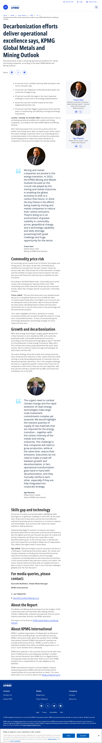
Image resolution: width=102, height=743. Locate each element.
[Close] (99, 735)
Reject (69, 735)
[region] (51, 736)
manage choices (52, 739)
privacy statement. (15, 741)
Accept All (83, 735)
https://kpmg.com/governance (31, 725)
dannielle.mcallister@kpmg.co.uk (26, 598)
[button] (76, 111)
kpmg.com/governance (51, 675)
